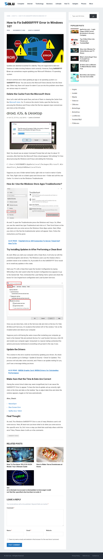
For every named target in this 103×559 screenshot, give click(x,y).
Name (9, 530)
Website (49, 530)
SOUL (8, 30)
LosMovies (76, 116)
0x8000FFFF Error (14, 435)
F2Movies (75, 123)
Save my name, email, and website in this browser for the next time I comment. (34, 539)
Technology (39, 4)
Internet (29, 4)
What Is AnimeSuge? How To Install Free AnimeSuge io (88, 59)
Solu (10, 555)
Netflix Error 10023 (15, 411)
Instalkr (74, 93)
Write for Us (86, 555)
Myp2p (74, 97)
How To (66, 4)
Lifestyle (58, 4)
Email (28, 530)
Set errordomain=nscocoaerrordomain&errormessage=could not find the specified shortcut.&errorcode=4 (29, 490)
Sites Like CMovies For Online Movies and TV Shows (87, 51)
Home (8, 16)
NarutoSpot (12, 404)
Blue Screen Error (15, 407)
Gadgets (75, 4)
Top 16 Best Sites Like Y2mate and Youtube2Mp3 (87, 41)
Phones (83, 4)
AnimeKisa (76, 112)
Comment (10, 508)
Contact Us (95, 555)
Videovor (75, 101)
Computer (21, 4)
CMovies (75, 104)
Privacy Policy (76, 555)
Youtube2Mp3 (77, 119)
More (91, 4)
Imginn (74, 89)
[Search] (93, 16)
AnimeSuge (76, 108)
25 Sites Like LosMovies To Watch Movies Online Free (88, 66)
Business (49, 4)
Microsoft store (14, 102)
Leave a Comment (34, 30)
